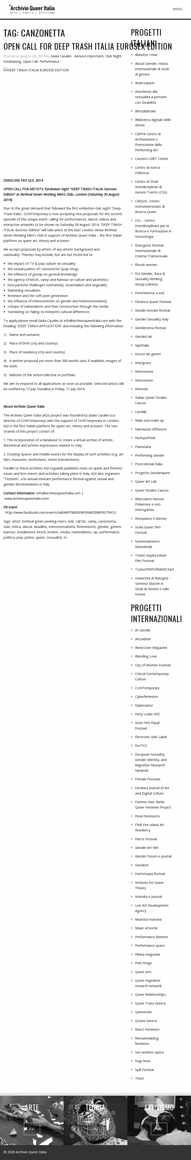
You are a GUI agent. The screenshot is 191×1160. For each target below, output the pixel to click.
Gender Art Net (147, 847)
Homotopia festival (150, 873)
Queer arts (143, 972)
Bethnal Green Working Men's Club (48, 521)
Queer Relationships (150, 994)
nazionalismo (82, 532)
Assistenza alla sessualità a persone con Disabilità (151, 96)
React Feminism (147, 1029)
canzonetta (107, 521)
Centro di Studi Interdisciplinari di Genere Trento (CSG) (151, 186)
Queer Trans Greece (150, 1003)
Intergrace (143, 363)
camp (92, 521)
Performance (49, 61)
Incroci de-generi (148, 354)
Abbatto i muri (146, 54)
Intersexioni (144, 371)
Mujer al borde (146, 928)
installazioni (26, 532)
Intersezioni (144, 380)
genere (115, 526)
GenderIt (142, 865)
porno (29, 537)
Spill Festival (144, 1069)
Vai (32, 1129)
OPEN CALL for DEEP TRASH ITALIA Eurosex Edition (87, 46)
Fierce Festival (146, 839)
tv (65, 537)
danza (27, 526)
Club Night (113, 56)
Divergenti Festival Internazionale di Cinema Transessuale (151, 250)
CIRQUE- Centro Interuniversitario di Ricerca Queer (150, 206)
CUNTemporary (147, 688)
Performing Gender (149, 455)
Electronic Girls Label (151, 737)
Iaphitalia (142, 345)
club (6, 526)
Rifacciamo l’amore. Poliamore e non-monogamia (150, 504)
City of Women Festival (153, 665)
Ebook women (146, 264)
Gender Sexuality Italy (151, 319)
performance (109, 532)
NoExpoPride (145, 438)
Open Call (30, 61)
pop (20, 537)
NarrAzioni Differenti (150, 429)
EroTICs (141, 745)
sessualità (54, 537)
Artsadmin (143, 639)
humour (9, 532)
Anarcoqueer (145, 83)
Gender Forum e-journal (153, 856)
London (53, 532)
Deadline (40, 526)
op (95, 532)
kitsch (41, 532)
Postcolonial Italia (148, 464)
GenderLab (143, 336)
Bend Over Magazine (151, 647)
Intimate (141, 389)
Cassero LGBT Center (151, 158)
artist (16, 521)
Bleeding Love (146, 656)
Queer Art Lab (146, 481)
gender (103, 526)
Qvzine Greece (146, 1021)
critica (16, 526)
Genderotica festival (150, 328)
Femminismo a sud (149, 293)
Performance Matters (151, 937)
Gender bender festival (152, 310)
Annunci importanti (88, 56)
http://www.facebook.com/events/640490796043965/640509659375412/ (60, 512)
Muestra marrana (148, 919)
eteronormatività (62, 526)
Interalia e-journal (148, 896)
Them (139, 1078)
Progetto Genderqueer (152, 473)
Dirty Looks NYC (147, 714)
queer (40, 537)
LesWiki (141, 412)
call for (81, 521)
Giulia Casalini (61, 56)
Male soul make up (149, 420)
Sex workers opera (149, 1052)
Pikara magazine (147, 954)
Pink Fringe (143, 963)
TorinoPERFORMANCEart (154, 569)
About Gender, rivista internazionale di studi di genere (152, 68)
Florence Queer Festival (153, 301)
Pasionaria (143, 446)
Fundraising (12, 61)
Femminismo (86, 526)
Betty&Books (145, 111)
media (65, 532)
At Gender (143, 630)
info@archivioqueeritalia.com (86, 320)
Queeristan (143, 1012)
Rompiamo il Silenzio (151, 518)
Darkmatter (144, 705)
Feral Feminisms (147, 816)
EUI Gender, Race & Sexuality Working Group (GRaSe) (150, 278)
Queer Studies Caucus (152, 490)
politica (9, 537)
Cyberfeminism (146, 696)
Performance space (150, 945)
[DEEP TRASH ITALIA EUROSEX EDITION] (63, 120)
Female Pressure (147, 779)
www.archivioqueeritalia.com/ (26, 498)
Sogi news (143, 1061)
